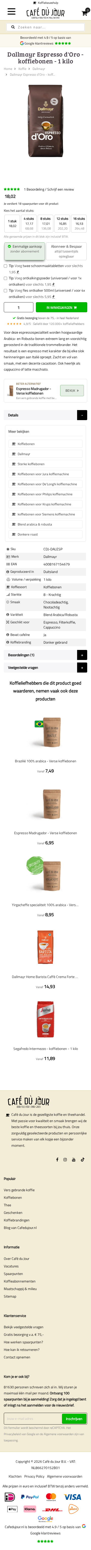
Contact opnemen (17, 1357)
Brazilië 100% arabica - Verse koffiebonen (45, 761)
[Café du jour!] (45, 12)
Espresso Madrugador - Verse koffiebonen (45, 832)
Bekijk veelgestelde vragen (23, 1327)
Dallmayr (39, 68)
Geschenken (13, 1212)
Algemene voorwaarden (59, 1434)
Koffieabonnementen (20, 1281)
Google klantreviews (39, 43)
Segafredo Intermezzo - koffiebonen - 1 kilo (45, 1048)
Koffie (22, 68)
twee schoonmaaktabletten (43, 265)
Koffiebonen (13, 1197)
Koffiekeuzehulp (47, 2)
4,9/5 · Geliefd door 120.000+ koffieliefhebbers (45, 323)
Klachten (15, 1476)
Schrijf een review (60, 189)
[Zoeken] (13, 27)
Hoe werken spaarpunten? (23, 1342)
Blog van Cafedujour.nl (20, 1227)
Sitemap (10, 1296)
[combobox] (45, 27)
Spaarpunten (13, 1273)
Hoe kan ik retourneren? (21, 1349)
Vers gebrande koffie (19, 1189)
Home (8, 68)
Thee (7, 1205)
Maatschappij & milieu (20, 1288)
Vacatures (11, 1266)
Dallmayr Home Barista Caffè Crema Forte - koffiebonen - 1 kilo (45, 976)
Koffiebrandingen (17, 1220)
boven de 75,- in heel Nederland (48, 318)
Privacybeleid (12, 1434)
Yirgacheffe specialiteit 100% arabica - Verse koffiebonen (45, 904)
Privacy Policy (34, 1476)
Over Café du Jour (16, 1258)
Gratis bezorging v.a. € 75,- (24, 1334)
